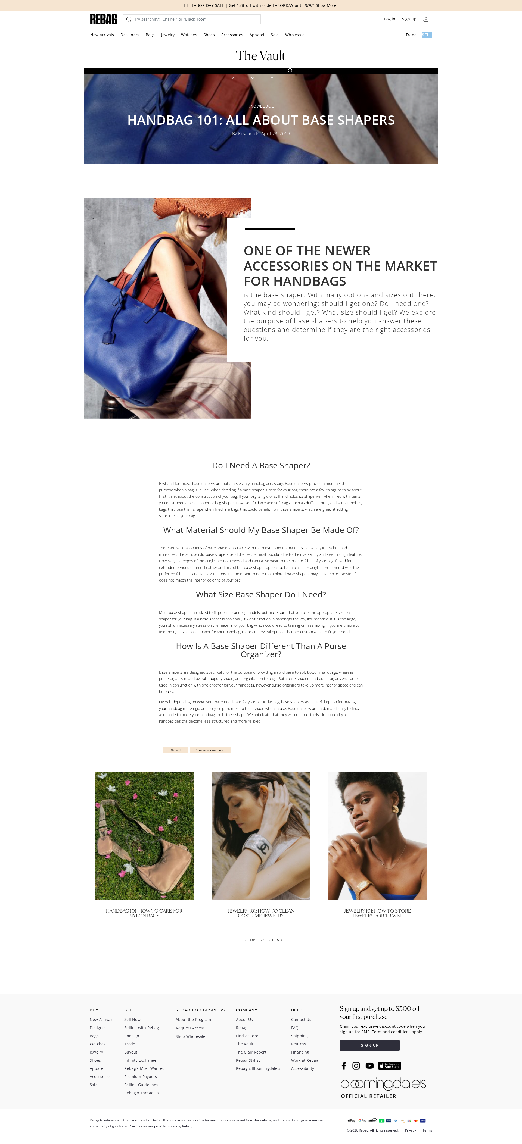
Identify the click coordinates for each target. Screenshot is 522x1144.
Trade (411, 34)
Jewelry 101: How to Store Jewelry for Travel (377, 913)
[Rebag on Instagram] (356, 1065)
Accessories (232, 34)
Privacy (410, 1130)
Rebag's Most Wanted (144, 1068)
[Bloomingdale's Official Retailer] (383, 1086)
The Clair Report (251, 1052)
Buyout (130, 1052)
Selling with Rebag (141, 1027)
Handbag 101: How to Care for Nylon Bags (144, 913)
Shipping (299, 1035)
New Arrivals (102, 34)
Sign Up (409, 18)
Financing (300, 1052)
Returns (298, 1043)
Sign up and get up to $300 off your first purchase (380, 1013)
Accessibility (302, 1068)
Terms (427, 1130)
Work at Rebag (304, 1060)
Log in (389, 18)
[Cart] (425, 19)
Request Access (190, 1027)
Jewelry (168, 34)
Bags (150, 34)
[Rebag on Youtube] (370, 1065)
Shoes (209, 34)
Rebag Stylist (248, 1060)
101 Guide (175, 750)
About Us (244, 1019)
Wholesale (294, 34)
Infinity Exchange (140, 1060)
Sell (427, 35)
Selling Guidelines (141, 1084)
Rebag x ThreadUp (141, 1092)
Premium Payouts (140, 1076)
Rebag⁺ (242, 1027)
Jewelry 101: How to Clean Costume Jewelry (261, 913)
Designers (129, 34)
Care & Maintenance (210, 750)
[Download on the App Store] (389, 1066)
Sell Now (132, 1019)
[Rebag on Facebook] (344, 1065)
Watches (189, 34)
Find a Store (247, 1035)
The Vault (245, 1043)
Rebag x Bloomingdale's (258, 1068)
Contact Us (301, 1019)
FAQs (296, 1027)
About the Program (193, 1019)
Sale (275, 34)
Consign (131, 1035)
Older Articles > (264, 940)
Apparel (257, 34)
